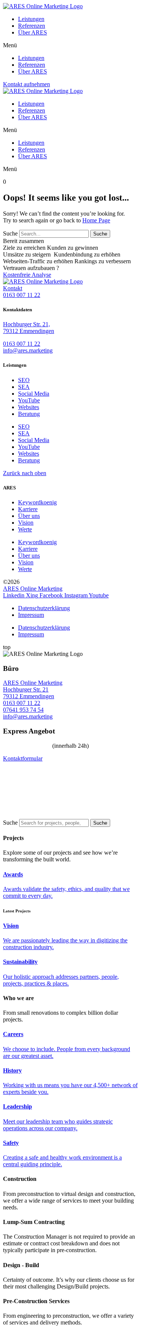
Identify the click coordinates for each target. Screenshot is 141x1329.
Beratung (29, 414)
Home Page (96, 220)
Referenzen (31, 25)
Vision (25, 522)
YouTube (29, 400)
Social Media (33, 393)
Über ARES (32, 32)
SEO (24, 380)
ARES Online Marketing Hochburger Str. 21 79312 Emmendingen (32, 689)
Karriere (28, 509)
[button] (70, 45)
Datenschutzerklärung (44, 608)
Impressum (31, 615)
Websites (28, 407)
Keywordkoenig (37, 502)
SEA (24, 387)
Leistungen (31, 19)
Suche (10, 233)
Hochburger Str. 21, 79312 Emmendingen (28, 327)
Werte (25, 529)
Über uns (29, 516)
